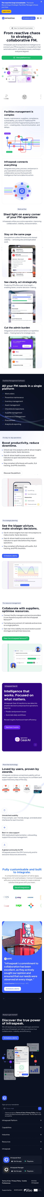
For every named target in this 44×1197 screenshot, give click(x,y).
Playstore (30, 1161)
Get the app (18, 1161)
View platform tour (23, 57)
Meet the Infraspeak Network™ (16, 638)
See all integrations (22, 887)
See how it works (12, 727)
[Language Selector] (37, 18)
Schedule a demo (28, 18)
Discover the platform (12, 473)
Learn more (6, 11)
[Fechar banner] (41, 2)
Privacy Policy (31, 1113)
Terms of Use (20, 1113)
